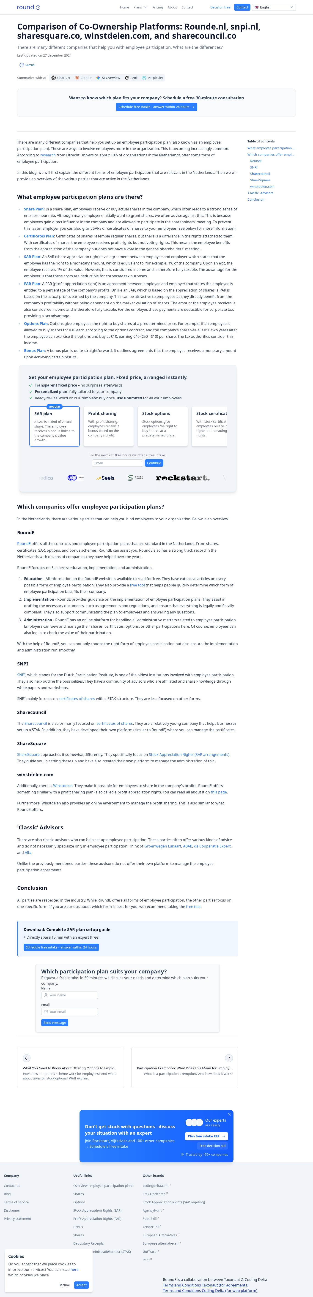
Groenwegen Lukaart (162, 846)
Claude (86, 78)
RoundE (25, 532)
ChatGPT (63, 78)
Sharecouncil (31, 712)
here (75, 1269)
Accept (81, 1285)
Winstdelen (63, 785)
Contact (242, 7)
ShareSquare (31, 743)
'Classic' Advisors (40, 827)
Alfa (28, 852)
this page (219, 792)
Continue (154, 463)
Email (45, 1005)
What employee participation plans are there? (80, 196)
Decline (64, 1285)
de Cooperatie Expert (212, 846)
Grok (133, 78)
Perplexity (155, 78)
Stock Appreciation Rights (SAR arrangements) (189, 754)
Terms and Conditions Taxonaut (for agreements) (205, 1285)
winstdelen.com (35, 774)
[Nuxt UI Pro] (28, 7)
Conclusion (32, 887)
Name (45, 988)
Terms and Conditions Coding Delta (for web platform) (210, 1290)
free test (193, 906)
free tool (137, 585)
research (48, 155)
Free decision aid (213, 1146)
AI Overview (111, 78)
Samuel (30, 65)
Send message (55, 1022)
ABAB (187, 846)
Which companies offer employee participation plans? (90, 506)
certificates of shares (77, 698)
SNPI (22, 664)
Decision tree (220, 7)
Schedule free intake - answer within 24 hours (154, 107)
